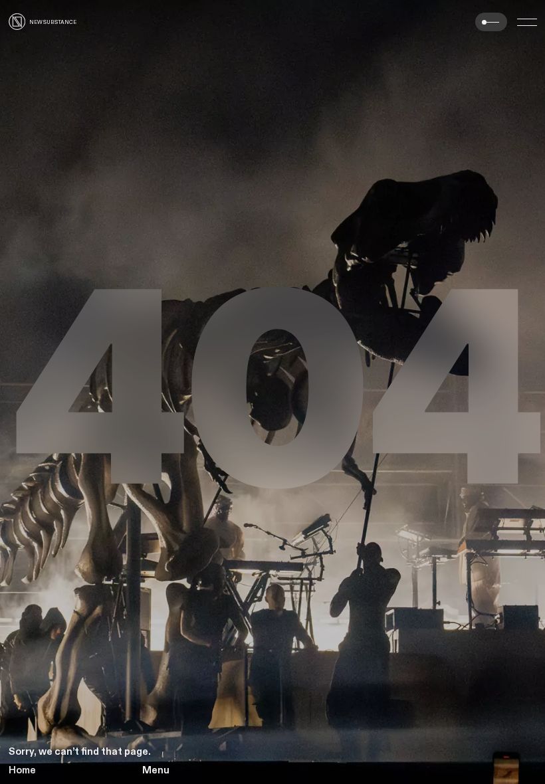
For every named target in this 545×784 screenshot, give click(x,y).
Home (22, 770)
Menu (155, 770)
